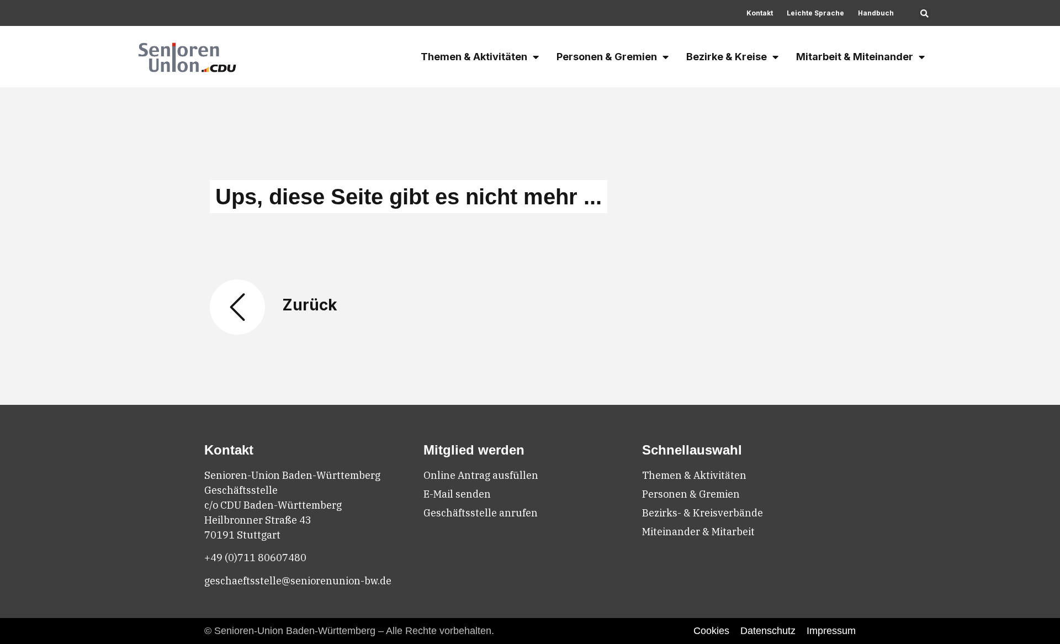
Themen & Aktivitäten (474, 56)
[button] (924, 14)
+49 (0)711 (231, 557)
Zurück (309, 304)
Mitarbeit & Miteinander (854, 56)
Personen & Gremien (606, 56)
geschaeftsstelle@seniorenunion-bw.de (297, 580)
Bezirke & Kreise (726, 56)
